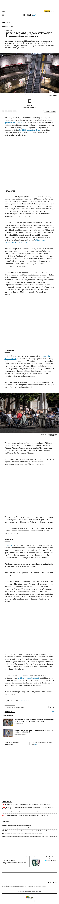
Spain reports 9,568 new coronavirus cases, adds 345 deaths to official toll (34, 731)
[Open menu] (3, 15)
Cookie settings (32, 891)
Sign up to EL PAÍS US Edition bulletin (15, 707)
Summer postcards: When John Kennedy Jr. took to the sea (17, 825)
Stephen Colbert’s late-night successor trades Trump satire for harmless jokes (26, 812)
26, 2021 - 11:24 (31, 107)
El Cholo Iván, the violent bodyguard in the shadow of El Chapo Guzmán (20, 828)
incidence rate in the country (29, 678)
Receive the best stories (9, 860)
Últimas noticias (6, 801)
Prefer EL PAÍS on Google (51, 111)
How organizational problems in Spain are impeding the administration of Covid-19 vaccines (34, 720)
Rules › (53, 711)
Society (6, 22)
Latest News (10, 26)
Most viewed (5, 821)
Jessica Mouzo (18, 734)
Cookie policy (38, 891)
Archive (33, 856)
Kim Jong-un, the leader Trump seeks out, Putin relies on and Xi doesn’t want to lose (27, 804)
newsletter (6, 856)
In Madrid (8, 545)
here (35, 744)
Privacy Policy (26, 891)
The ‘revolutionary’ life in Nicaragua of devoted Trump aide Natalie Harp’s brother (22, 833)
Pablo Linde (17, 723)
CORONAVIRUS (8, 30)
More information (9, 744)
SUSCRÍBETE (47, 11)
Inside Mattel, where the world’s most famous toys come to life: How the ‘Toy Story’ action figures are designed (29, 830)
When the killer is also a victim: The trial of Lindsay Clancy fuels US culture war (26, 815)
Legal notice (20, 891)
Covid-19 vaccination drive (29, 130)
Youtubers (4, 26)
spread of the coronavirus (14, 122)
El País (29, 105)
